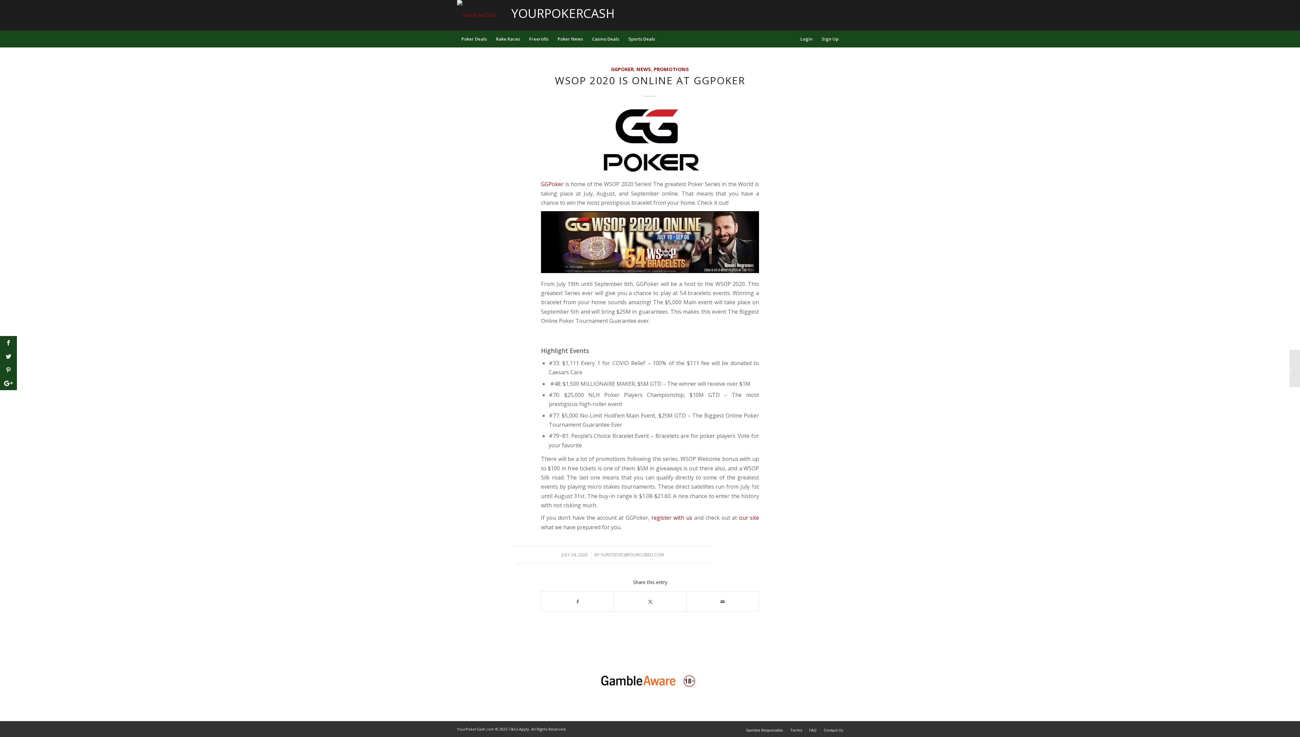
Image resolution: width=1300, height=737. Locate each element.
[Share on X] (650, 601)
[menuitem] (474, 38)
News (643, 69)
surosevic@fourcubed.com (632, 555)
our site (749, 517)
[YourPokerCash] (476, 15)
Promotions (671, 69)
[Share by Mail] (723, 601)
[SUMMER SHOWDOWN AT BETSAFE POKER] (1295, 368)
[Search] (791, 38)
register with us (671, 517)
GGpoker (622, 69)
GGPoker (552, 184)
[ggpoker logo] (650, 142)
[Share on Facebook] (577, 601)
